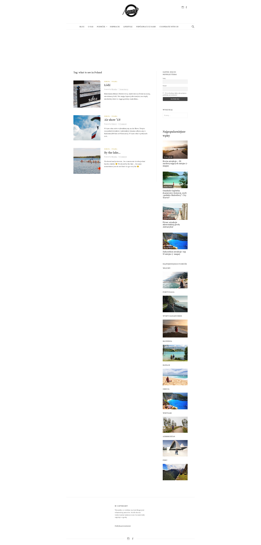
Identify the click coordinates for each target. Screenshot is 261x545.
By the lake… (112, 152)
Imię (164, 78)
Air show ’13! (112, 120)
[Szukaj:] (193, 27)
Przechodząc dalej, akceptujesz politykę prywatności (174, 94)
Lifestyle (127, 27)
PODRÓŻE (101, 27)
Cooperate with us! (168, 27)
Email (164, 86)
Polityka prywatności (123, 526)
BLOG (82, 27)
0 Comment (122, 124)
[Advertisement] (130, 48)
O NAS (90, 27)
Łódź (107, 85)
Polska (114, 81)
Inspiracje (115, 27)
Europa (107, 81)
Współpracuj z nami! (146, 27)
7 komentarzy (123, 89)
